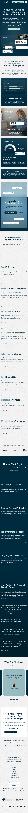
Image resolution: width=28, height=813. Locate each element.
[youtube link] (25, 807)
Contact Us (14, 771)
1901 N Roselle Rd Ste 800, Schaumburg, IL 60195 (14, 788)
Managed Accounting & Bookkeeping (10, 158)
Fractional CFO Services (14, 98)
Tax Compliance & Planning (14, 171)
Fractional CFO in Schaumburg (14, 759)
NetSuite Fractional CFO (14, 742)
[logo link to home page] (8, 800)
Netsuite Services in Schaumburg (14, 761)
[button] (10, 699)
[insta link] (13, 807)
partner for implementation (9, 132)
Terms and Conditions (14, 777)
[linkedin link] (21, 807)
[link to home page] (5, 2)
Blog (14, 769)
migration (16, 132)
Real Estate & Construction (14, 748)
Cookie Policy (14, 775)
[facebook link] (10, 807)
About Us (14, 767)
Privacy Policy (14, 773)
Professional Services (14, 750)
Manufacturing (14, 752)
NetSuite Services (14, 129)
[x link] (17, 807)
